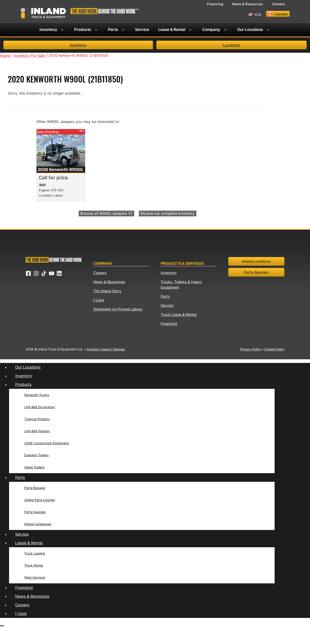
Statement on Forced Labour (118, 309)
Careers (278, 4)
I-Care (98, 300)
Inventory (48, 29)
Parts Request (34, 488)
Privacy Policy (250, 349)
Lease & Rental (171, 29)
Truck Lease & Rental (179, 314)
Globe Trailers (34, 467)
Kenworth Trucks (36, 395)
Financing (215, 4)
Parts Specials (256, 272)
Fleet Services (34, 577)
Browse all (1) (106, 213)
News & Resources (247, 4)
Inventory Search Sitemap (105, 349)
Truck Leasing (34, 553)
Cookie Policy (274, 349)
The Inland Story (107, 291)
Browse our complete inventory (167, 213)
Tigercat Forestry (37, 419)
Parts (113, 29)
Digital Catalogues (37, 524)
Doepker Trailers (36, 455)
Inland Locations (256, 261)
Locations (231, 45)
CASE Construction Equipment (46, 443)
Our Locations (250, 29)
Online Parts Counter (39, 500)
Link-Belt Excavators (39, 407)
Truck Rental (33, 565)
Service (142, 29)
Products (82, 29)
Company (211, 29)
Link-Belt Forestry (37, 431)
